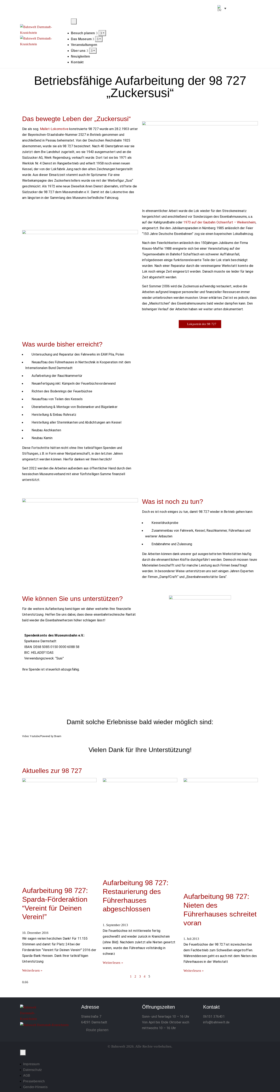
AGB (26, 1075)
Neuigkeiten (80, 56)
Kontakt (77, 62)
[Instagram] (242, 9)
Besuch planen (83, 33)
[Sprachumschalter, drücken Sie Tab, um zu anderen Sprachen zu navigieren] (222, 8)
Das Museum (81, 39)
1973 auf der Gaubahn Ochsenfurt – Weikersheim (219, 222)
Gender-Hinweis (35, 1087)
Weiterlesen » (32, 970)
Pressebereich (34, 1081)
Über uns (79, 50)
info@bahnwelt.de (216, 1022)
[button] (256, 21)
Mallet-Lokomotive (54, 129)
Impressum (31, 1064)
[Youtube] (252, 9)
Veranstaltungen (84, 44)
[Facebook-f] (232, 9)
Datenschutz (32, 1070)
